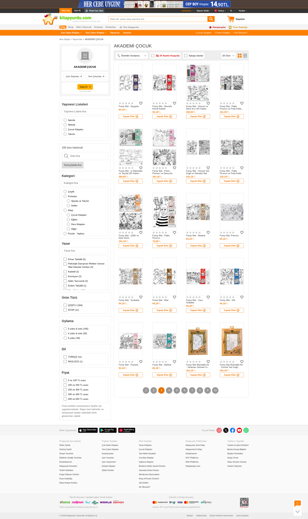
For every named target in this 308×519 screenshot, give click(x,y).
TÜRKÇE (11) (75, 357)
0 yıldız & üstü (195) (78, 328)
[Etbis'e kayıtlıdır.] (244, 502)
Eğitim (74, 219)
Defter (74, 205)
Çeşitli (71, 191)
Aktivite (71, 124)
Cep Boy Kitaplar (146, 458)
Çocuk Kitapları (204, 33)
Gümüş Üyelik (65, 449)
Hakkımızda (201, 515)
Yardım (242, 11)
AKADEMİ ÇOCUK (94, 39)
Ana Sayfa (64, 39)
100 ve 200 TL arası (78, 385)
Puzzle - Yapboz (76, 233)
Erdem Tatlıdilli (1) (77, 285)
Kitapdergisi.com (193, 466)
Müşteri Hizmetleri (235, 453)
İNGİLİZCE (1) (75, 361)
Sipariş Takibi (203, 11)
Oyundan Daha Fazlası (149, 470)
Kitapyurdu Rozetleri (68, 466)
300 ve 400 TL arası (78, 394)
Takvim (71, 134)
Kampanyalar (219, 27)
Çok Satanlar (72, 76)
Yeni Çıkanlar (95, 76)
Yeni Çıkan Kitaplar (94, 33)
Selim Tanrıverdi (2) (78, 281)
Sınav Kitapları (223, 33)
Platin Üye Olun (96, 11)
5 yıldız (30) (74, 338)
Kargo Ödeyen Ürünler (69, 474)
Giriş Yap (66, 10)
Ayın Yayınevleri (109, 462)
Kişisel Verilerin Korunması (221, 515)
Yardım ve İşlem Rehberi (238, 445)
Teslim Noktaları (66, 470)
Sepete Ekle (129, 116)
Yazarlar (127, 33)
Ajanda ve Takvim (80, 201)
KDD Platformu (192, 462)
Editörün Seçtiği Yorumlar (70, 458)
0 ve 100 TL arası (77, 380)
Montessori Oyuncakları (149, 474)
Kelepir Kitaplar (108, 466)
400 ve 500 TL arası (78, 399)
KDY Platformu (192, 458)
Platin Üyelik (64, 445)
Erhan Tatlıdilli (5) (77, 259)
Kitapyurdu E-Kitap (194, 449)
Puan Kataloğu (240, 27)
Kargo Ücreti (232, 458)
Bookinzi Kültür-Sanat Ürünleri (152, 466)
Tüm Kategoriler (131, 27)
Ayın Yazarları (108, 458)
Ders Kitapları (78, 224)
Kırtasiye (72, 196)
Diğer (74, 229)
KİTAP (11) (73, 310)
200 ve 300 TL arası (78, 389)
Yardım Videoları (234, 466)
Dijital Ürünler (108, 470)
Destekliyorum (65, 462)
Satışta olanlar (196, 55)
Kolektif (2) (73, 271)
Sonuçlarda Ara (72, 165)
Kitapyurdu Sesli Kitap (195, 445)
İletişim (190, 515)
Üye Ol (77, 10)
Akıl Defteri (143, 483)
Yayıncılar (115, 33)
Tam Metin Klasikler (147, 453)
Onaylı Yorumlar (66, 453)
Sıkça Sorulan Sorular (236, 462)
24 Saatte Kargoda (170, 55)
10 (215, 390)
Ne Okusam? (241, 33)
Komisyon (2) (74, 276)
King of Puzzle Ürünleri (149, 479)
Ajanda (71, 120)
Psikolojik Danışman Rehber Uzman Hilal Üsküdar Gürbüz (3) (86, 265)
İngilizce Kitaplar (146, 462)
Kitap (70, 210)
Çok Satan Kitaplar (70, 33)
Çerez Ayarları (242, 515)
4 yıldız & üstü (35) (77, 333)
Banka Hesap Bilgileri (236, 449)
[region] (85, 127)
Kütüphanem (191, 453)
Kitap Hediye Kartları (68, 483)
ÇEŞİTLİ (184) (75, 305)
